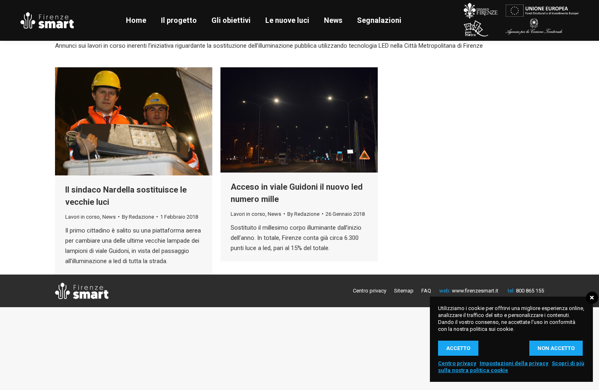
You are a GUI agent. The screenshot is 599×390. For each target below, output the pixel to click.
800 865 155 (529, 291)
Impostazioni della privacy (514, 363)
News (109, 217)
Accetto (458, 348)
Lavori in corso (82, 217)
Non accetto (556, 348)
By (138, 217)
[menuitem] (136, 20)
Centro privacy (457, 363)
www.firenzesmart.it (474, 291)
